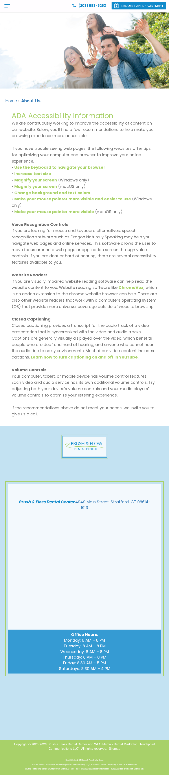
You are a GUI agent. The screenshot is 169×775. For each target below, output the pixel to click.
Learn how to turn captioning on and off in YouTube (84, 357)
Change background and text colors (52, 193)
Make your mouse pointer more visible (54, 211)
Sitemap (114, 748)
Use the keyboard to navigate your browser (59, 167)
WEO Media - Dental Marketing (116, 744)
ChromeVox (131, 287)
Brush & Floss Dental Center (67, 744)
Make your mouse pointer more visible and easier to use (72, 199)
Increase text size (32, 173)
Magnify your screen (35, 180)
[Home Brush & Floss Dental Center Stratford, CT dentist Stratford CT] (84, 446)
